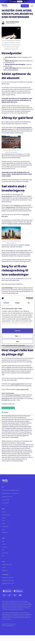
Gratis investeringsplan (8, 393)
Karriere (4, 517)
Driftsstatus (4, 532)
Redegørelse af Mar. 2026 (8, 577)
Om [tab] (29, 302)
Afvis (17, 341)
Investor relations (6, 514)
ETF (3, 550)
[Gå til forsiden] (5, 5)
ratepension (17, 205)
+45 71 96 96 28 (5, 500)
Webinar (4, 544)
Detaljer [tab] (17, 302)
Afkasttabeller (5, 526)
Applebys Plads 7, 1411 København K (10, 493)
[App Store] (7, 591)
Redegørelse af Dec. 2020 (8, 583)
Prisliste (4, 567)
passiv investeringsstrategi (10, 70)
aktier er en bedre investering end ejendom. (19, 223)
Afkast (3, 523)
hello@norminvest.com (7, 496)
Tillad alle (17, 330)
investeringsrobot (15, 384)
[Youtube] (20, 595)
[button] (31, 6)
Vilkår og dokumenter (7, 564)
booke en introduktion (14, 395)
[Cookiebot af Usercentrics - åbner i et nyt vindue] (26, 298)
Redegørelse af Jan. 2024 (8, 580)
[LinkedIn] (9, 595)
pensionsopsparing (7, 196)
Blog (3, 541)
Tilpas (16, 336)
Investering (4, 547)
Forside (3, 512)
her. (24, 345)
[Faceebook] (4, 595)
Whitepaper (5, 570)
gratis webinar (5, 398)
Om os (3, 529)
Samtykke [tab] (6, 302)
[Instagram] (15, 595)
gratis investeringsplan (22, 389)
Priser (3, 520)
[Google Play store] (18, 591)
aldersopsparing (10, 207)
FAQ (3, 556)
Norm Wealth (5, 553)
